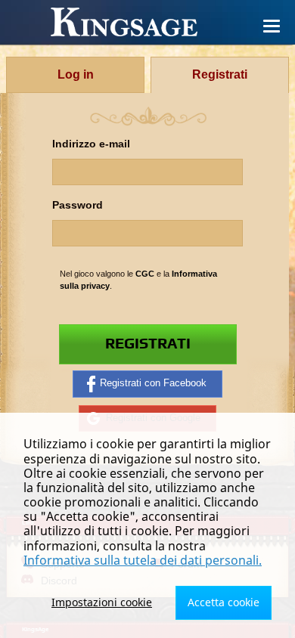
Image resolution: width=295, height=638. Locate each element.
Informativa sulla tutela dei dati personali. (142, 560)
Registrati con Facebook (153, 383)
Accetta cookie (223, 602)
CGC (144, 273)
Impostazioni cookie (101, 602)
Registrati (148, 344)
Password (77, 205)
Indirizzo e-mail (91, 144)
